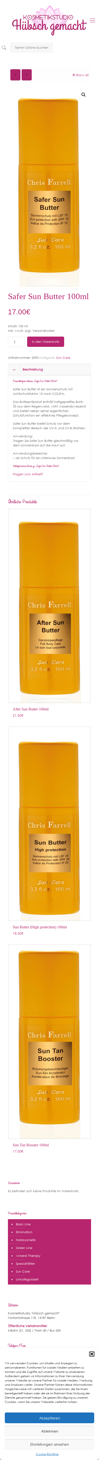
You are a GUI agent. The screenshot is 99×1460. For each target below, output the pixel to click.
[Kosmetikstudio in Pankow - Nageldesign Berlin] (49, 20)
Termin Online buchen (31, 48)
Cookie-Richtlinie (47, 1454)
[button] (91, 1354)
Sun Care (63, 358)
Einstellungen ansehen (49, 1444)
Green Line (24, 1248)
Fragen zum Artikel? (28, 474)
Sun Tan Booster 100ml (31, 1145)
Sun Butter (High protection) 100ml (40, 927)
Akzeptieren (49, 1418)
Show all (82, 75)
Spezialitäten (25, 1264)
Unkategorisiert (27, 1279)
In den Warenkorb (45, 342)
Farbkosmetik (26, 1240)
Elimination (24, 1232)
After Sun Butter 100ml (31, 709)
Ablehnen (49, 1431)
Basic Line (23, 1224)
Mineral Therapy (28, 1256)
